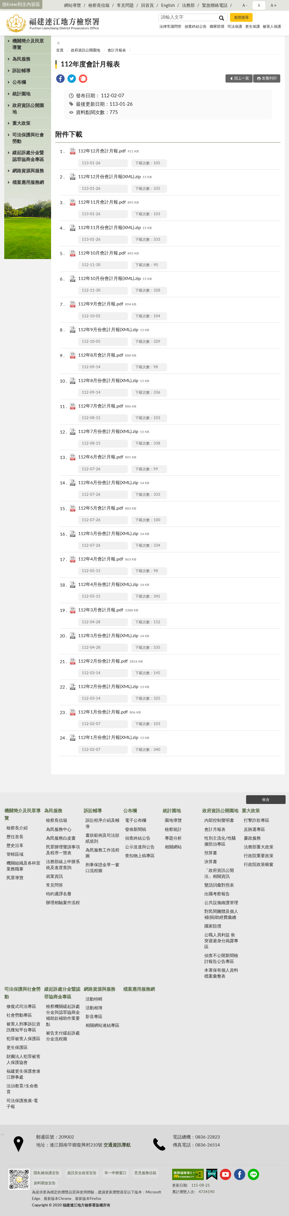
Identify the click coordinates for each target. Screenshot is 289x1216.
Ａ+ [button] (273, 5)
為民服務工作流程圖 (102, 853)
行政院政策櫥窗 (258, 865)
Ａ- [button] (245, 5)
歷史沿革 (14, 846)
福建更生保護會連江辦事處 (23, 1074)
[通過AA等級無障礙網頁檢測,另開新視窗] (188, 1175)
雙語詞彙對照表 (219, 885)
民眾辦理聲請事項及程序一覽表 (63, 850)
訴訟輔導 (21, 70)
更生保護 (252, 27)
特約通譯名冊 (58, 894)
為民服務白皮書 (61, 838)
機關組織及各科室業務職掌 (23, 866)
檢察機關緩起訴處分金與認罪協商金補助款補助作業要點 (63, 1015)
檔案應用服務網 (28, 182)
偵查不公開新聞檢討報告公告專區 (221, 959)
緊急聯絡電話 (214, 5)
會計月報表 (117, 50)
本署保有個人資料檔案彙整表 (221, 973)
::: (58, 43)
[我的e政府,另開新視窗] (211, 1175)
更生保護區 (17, 1047)
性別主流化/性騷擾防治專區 (220, 841)
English (168, 5)
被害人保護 (272, 27)
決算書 (210, 862)
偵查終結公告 (196, 27)
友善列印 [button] (269, 78)
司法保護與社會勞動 (28, 138)
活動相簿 (94, 1008)
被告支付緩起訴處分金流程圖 (63, 1036)
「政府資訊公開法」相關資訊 (219, 873)
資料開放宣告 (45, 1183)
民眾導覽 (14, 878)
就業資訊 (54, 876)
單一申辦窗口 (115, 1173)
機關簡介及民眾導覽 (28, 44)
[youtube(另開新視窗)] (225, 1175)
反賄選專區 (254, 829)
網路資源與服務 (28, 171)
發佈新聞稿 (135, 829)
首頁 (60, 50)
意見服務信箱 (145, 1173)
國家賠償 (217, 27)
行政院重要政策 (258, 856)
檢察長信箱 (99, 5)
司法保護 (234, 27)
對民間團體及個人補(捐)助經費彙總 (221, 914)
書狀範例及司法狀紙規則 (102, 838)
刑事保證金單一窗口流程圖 (102, 868)
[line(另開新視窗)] (253, 1175)
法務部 (188, 5)
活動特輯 (94, 999)
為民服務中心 (58, 829)
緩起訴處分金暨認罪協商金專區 (28, 155)
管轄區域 (14, 854)
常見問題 (125, 5)
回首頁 (147, 5)
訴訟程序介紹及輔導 (102, 823)
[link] (60, 79)
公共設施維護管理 (221, 903)
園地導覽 (173, 820)
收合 (266, 800)
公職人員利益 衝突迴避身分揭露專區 (221, 941)
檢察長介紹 (17, 828)
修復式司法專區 (21, 1006)
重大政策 (21, 123)
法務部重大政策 (258, 847)
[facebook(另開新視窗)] (239, 1175)
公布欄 (19, 82)
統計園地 (21, 94)
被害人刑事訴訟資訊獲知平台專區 (23, 1027)
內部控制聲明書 (219, 820)
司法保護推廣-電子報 (22, 1104)
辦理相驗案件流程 (63, 903)
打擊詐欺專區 (256, 820)
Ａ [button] (259, 5)
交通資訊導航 (117, 1145)
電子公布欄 (135, 820)
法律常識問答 (170, 27)
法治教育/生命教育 (22, 1089)
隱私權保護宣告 (46, 1173)
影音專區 (94, 1017)
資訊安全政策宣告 (82, 1173)
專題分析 (173, 838)
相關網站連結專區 (102, 1025)
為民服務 (21, 59)
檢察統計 (173, 829)
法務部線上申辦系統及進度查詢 (63, 865)
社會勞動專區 (19, 1015)
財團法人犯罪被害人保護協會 (23, 1060)
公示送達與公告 (140, 847)
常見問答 (54, 885)
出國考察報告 (217, 894)
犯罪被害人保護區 (23, 1039)
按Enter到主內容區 (21, 4)
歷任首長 (14, 837)
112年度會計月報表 (90, 64)
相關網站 (173, 847)
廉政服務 (252, 838)
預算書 (210, 853)
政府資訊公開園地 (28, 108)
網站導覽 (72, 5)
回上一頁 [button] (241, 78)
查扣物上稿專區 (140, 856)
